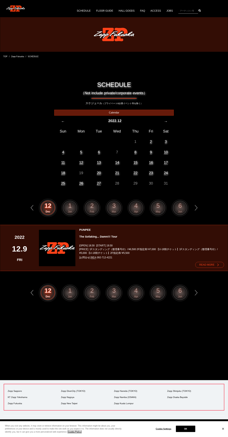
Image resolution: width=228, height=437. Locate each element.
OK (185, 429)
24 (166, 173)
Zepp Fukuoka (17, 56)
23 (151, 173)
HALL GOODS (127, 10)
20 (99, 173)
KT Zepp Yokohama (17, 397)
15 (135, 162)
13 (99, 162)
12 (81, 162)
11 (63, 162)
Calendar (114, 112)
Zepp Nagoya (67, 397)
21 (117, 173)
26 (81, 183)
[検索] (200, 10)
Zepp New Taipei (69, 403)
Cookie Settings (163, 429)
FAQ (142, 10)
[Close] (223, 428)
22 (135, 173)
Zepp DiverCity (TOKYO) (73, 391)
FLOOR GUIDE (104, 10)
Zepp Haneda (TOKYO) (125, 391)
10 (166, 152)
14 (117, 162)
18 (63, 173)
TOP (5, 56)
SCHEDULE (84, 10)
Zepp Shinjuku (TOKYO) (179, 391)
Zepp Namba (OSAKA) (125, 397)
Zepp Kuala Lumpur (124, 403)
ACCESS (155, 10)
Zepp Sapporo (15, 391)
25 (63, 183)
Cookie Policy (74, 432)
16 (151, 162)
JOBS (169, 10)
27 (99, 183)
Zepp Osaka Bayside (177, 397)
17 (166, 162)
